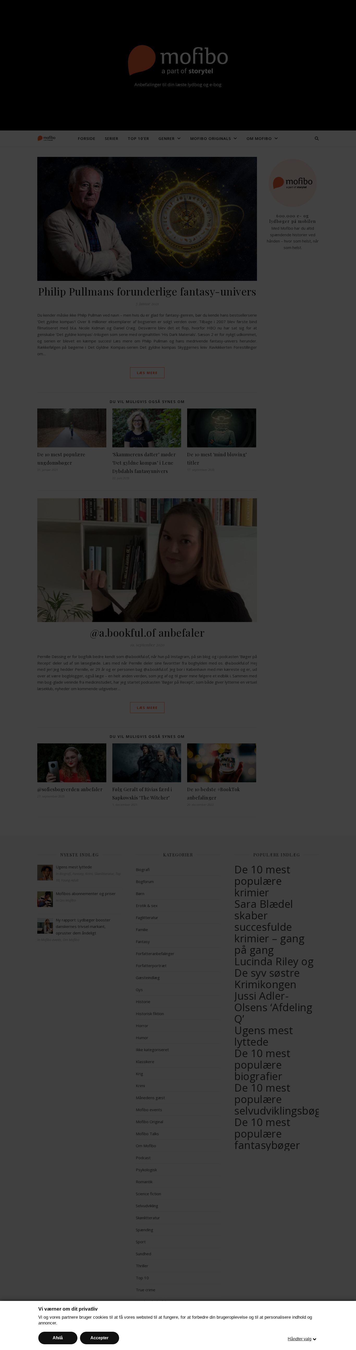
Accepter (99, 1338)
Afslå (58, 1338)
